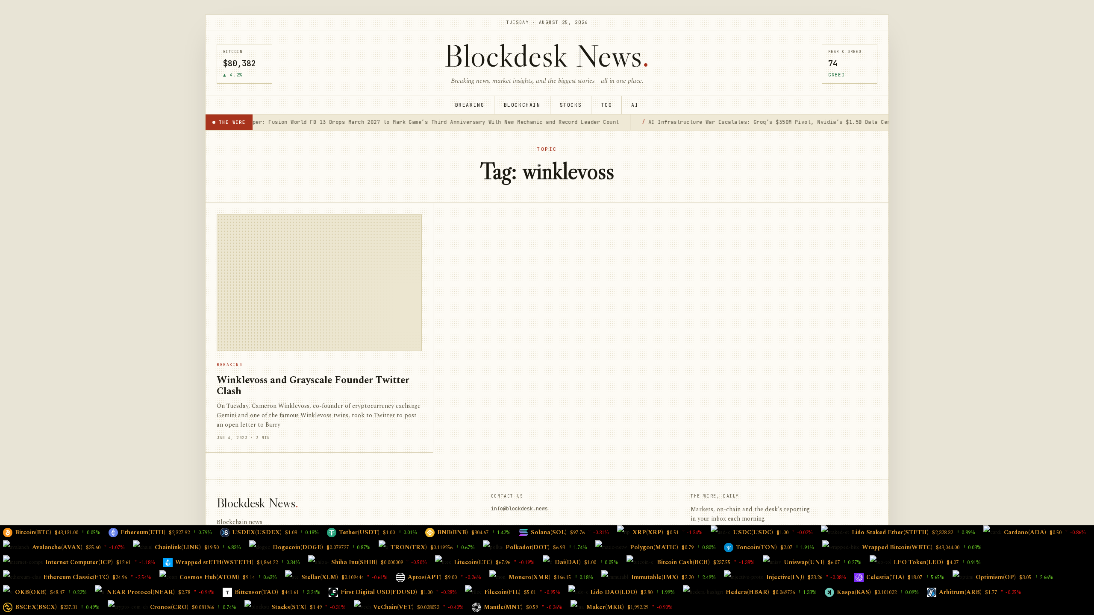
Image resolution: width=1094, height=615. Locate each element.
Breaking (470, 105)
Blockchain (522, 105)
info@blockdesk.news (519, 508)
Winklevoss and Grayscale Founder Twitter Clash (313, 386)
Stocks (571, 105)
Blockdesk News (547, 55)
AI (634, 105)
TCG (606, 105)
